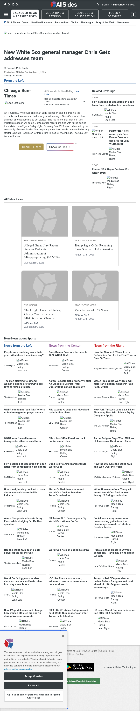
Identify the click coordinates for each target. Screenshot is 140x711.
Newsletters (123, 22)
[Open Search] (98, 4)
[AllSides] (64, 4)
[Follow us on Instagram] (13, 4)
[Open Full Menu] (6, 14)
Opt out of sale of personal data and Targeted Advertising (70, 681)
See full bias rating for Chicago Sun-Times (61, 100)
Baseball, (11, 68)
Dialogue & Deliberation (85, 14)
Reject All (33, 685)
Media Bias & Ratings (55, 14)
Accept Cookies (34, 676)
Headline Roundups (41, 22)
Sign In (105, 4)
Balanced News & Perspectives (25, 14)
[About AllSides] (133, 14)
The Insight (87, 22)
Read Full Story (31, 147)
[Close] (63, 636)
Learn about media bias (55, 104)
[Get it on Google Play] (79, 667)
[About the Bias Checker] (76, 144)
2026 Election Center (18, 22)
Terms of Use (72, 650)
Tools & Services (115, 14)
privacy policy (11, 669)
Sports (25, 68)
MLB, (18, 68)
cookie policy (25, 669)
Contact (80, 654)
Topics (74, 22)
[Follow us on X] (9, 4)
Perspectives (61, 22)
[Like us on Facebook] (5, 4)
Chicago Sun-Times (13, 75)
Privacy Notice (89, 650)
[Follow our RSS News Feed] (17, 4)
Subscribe (119, 4)
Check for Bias (58, 147)
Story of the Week (105, 22)
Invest (131, 4)
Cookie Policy (106, 650)
